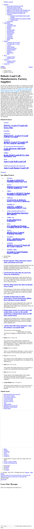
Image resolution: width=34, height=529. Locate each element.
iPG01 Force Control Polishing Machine (15, 233)
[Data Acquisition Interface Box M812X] (16, 211)
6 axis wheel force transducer (14, 220)
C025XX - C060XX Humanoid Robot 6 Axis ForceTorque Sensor (16, 208)
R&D (8, 39)
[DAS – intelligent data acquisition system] (10, 236)
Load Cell (14, 476)
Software (9, 51)
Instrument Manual (11, 48)
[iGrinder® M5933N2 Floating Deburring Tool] (9, 178)
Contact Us (6, 64)
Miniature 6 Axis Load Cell (10, 405)
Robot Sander (7, 408)
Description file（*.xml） (13, 44)
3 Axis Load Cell (22, 476)
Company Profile (11, 61)
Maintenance (10, 52)
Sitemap (27, 472)
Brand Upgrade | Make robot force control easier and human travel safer (17, 261)
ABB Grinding (7, 404)
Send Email (3, 479)
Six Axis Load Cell (8, 401)
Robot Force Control (23, 88)
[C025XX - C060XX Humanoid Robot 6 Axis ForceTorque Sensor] (11, 204)
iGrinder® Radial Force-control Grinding (20, 18)
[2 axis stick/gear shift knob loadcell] (14, 146)
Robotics (9, 27)
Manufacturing (10, 32)
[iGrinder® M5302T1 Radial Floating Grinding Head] (9, 191)
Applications (7, 23)
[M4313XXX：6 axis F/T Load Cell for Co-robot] (7, 133)
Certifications (10, 62)
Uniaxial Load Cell (5, 475)
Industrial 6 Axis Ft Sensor (10, 407)
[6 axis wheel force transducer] (10, 217)
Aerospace (9, 35)
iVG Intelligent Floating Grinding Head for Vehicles (18, 226)
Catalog (9, 45)
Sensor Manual (10, 47)
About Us (6, 59)
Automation (10, 34)
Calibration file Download (13, 42)
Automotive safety (11, 25)
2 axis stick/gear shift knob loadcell (14, 149)
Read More (6, 131)
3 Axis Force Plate (8, 398)
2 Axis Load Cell (26, 475)
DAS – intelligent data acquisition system (16, 239)
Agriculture (10, 37)
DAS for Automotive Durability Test (16, 13)
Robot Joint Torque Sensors (14, 7)
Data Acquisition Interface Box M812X (17, 213)
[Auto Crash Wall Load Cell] (5, 159)
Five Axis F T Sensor (9, 395)
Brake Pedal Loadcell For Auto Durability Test (16, 156)
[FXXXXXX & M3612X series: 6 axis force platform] (10, 197)
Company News (11, 56)
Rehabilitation (10, 31)
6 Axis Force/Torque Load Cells (15, 6)
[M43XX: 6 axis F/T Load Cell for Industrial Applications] (9, 184)
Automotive (10, 24)
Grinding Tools (14, 20)
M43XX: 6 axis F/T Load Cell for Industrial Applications (17, 188)
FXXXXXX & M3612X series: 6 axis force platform (18, 200)
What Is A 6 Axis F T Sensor (12, 91)
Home (5, 449)
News (5, 55)
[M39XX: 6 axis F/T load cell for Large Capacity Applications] (10, 243)
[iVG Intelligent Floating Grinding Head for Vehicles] (8, 224)
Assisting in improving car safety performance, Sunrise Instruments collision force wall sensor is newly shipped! (17, 298)
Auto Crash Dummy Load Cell (16, 168)
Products (6, 4)
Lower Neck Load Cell (9, 397)
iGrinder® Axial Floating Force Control (17, 252)
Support (6, 41)
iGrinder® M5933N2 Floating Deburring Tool (17, 181)
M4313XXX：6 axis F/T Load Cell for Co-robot (16, 136)
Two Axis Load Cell (16, 475)
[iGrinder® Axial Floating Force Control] (12, 249)
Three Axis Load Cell (6, 476)
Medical (9, 28)
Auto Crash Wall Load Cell (15, 161)
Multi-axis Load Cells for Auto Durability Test (18, 10)
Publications (10, 38)
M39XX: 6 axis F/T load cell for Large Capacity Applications (18, 246)
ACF (5, 402)
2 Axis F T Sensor (8, 400)
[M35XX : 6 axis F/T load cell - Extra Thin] (6, 122)
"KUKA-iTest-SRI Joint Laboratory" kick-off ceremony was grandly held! (18, 326)
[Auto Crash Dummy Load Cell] (14, 165)
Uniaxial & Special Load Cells (14, 8)
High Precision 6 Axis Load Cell (12, 394)
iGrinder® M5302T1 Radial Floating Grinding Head (18, 194)
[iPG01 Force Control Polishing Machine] (9, 230)
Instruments (10, 21)
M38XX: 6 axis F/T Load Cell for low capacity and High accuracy (16, 143)
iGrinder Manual (11, 49)
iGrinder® (9, 14)
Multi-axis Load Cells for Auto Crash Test (17, 11)
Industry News (10, 58)
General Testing (11, 30)
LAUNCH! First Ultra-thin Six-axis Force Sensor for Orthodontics (17, 273)
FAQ (8, 54)
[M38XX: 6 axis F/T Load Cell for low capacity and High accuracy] (7, 140)
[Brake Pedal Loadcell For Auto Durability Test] (6, 153)
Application (7, 451)
